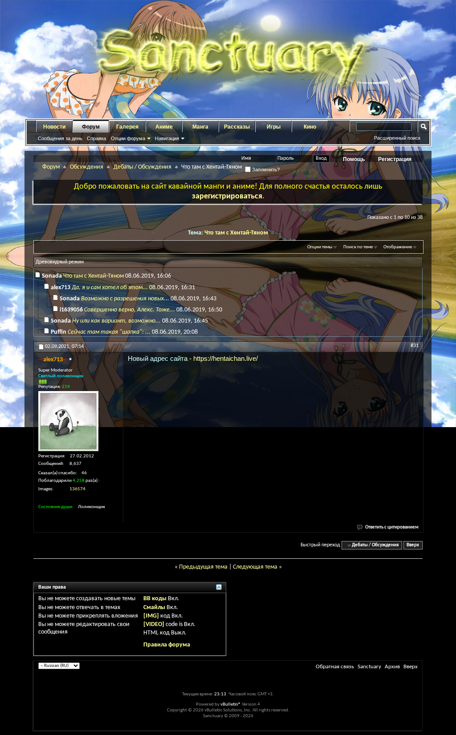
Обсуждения (86, 167)
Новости (54, 127)
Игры (274, 127)
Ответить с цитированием (392, 527)
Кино (310, 127)
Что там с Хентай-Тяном (236, 233)
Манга (200, 127)
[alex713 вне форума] (68, 421)
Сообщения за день (60, 138)
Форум (91, 127)
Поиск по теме (358, 247)
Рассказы (237, 127)
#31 (415, 345)
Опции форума (128, 138)
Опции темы (319, 247)
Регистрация (394, 159)
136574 (77, 489)
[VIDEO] (153, 624)
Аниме (164, 127)
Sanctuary (369, 667)
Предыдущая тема (203, 567)
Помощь (354, 159)
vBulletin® (230, 704)
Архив (392, 667)
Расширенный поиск (397, 138)
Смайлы (154, 607)
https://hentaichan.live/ (225, 358)
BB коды (155, 598)
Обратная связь (335, 667)
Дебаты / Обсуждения (142, 167)
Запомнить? (265, 169)
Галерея (127, 127)
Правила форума (166, 645)
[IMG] (151, 616)
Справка (96, 138)
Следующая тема (255, 567)
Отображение (397, 247)
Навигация (167, 138)
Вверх (413, 545)
